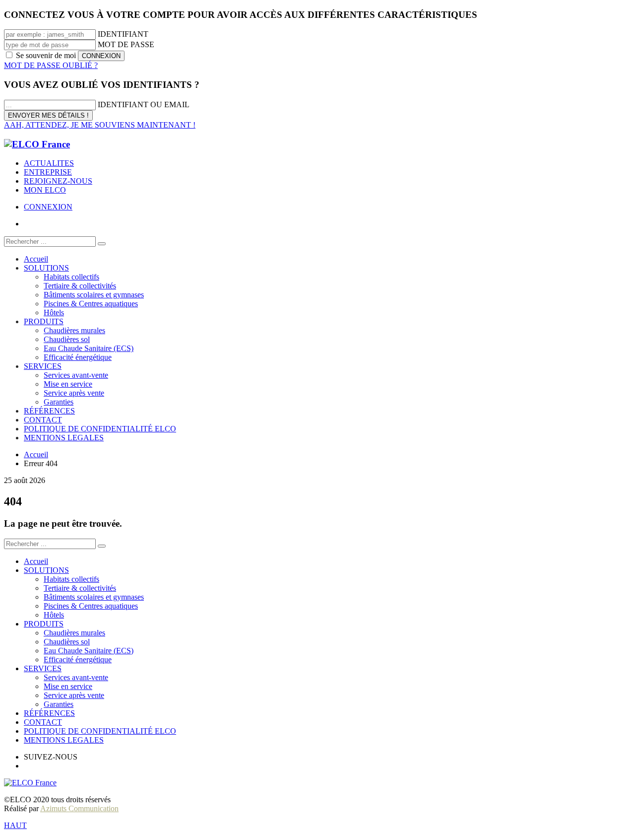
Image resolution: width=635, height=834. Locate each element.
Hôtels (54, 615)
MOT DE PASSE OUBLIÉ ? (51, 65)
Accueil (36, 561)
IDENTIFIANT (123, 34)
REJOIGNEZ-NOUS (58, 181)
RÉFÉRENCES (49, 713)
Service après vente (74, 695)
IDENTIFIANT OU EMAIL (144, 104)
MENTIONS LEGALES (64, 740)
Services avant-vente (76, 677)
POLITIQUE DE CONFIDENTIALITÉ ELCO (100, 731)
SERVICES (43, 668)
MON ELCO (45, 190)
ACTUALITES (49, 163)
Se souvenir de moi (46, 55)
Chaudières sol (67, 641)
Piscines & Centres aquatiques (91, 606)
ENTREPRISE (48, 172)
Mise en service (68, 686)
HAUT (15, 825)
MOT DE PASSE (126, 44)
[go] (102, 243)
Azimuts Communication (79, 808)
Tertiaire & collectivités (80, 588)
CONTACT (43, 722)
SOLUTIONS (46, 570)
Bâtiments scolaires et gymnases (94, 597)
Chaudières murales (74, 632)
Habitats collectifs (71, 579)
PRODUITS (44, 624)
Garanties (58, 704)
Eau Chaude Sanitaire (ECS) (88, 650)
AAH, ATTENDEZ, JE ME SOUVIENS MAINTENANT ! (99, 125)
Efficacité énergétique (78, 659)
